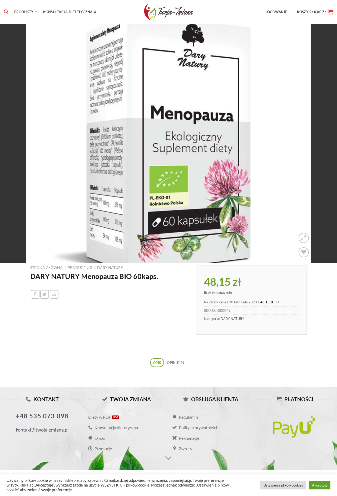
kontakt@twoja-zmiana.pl (42, 430)
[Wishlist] (304, 252)
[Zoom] (304, 238)
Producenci (80, 267)
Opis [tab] (157, 362)
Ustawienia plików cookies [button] (283, 485)
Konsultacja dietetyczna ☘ (70, 12)
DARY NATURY (110, 267)
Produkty (24, 12)
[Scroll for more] (168, 458)
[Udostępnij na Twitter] (44, 294)
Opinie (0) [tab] (175, 362)
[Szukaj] (6, 12)
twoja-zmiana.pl (168, 11)
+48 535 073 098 (42, 416)
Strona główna (46, 267)
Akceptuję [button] (319, 485)
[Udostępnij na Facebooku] (35, 294)
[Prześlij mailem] (54, 294)
